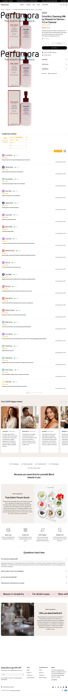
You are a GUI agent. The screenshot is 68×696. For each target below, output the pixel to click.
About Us (29, 672)
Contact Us (29, 675)
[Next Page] (42, 393)
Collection (8, 9)
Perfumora (5, 5)
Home (2, 9)
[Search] (61, 4)
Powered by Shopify (15, 690)
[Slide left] (61, 402)
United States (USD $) (8, 687)
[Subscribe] (23, 674)
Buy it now (54, 48)
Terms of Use (18, 678)
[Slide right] (65, 402)
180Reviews (5, 142)
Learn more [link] (54, 679)
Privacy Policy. (4, 679)
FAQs (28, 670)
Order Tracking (30, 677)
